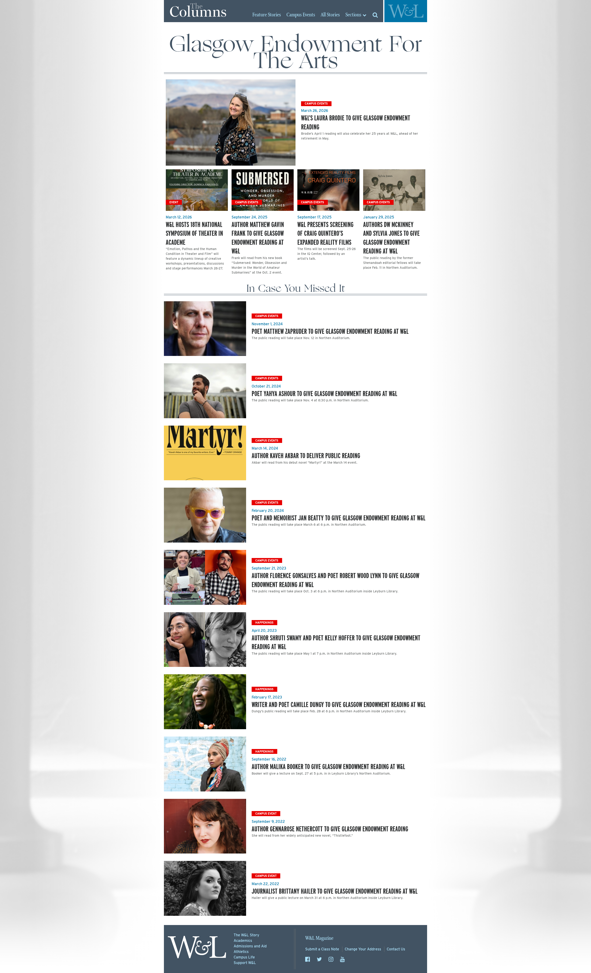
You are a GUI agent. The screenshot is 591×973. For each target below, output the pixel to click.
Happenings (264, 622)
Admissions (250, 946)
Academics (243, 940)
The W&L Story (246, 935)
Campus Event (266, 813)
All (330, 15)
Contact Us (396, 949)
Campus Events (316, 103)
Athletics (241, 951)
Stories (266, 15)
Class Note (322, 949)
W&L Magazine (319, 938)
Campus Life (244, 957)
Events (300, 15)
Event (173, 202)
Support (245, 963)
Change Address (363, 949)
